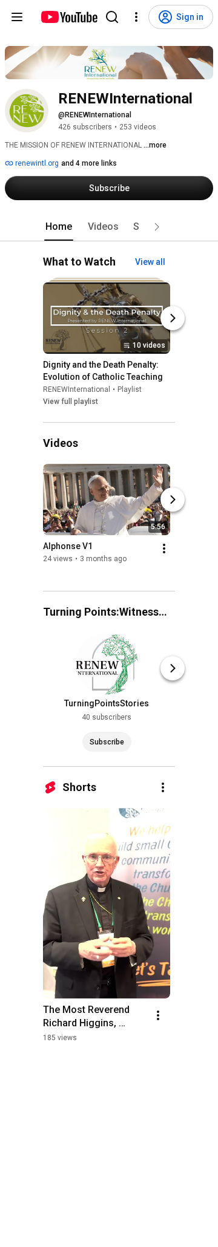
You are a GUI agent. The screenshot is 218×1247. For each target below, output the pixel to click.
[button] (156, 226)
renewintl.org (36, 163)
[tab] (58, 226)
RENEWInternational (76, 390)
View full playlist (70, 402)
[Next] (172, 319)
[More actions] (164, 548)
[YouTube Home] (68, 17)
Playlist (129, 390)
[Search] (112, 17)
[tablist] (109, 226)
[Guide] (17, 17)
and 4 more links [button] (89, 163)
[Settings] (136, 17)
